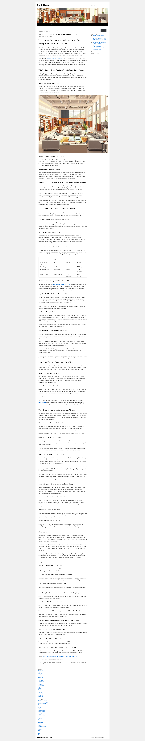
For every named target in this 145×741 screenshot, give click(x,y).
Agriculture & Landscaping (43, 702)
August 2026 (40, 670)
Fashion (39, 707)
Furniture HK (42, 402)
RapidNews (43, 5)
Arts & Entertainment (42, 703)
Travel (39, 733)
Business (39, 704)
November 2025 (41, 682)
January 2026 (40, 680)
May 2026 (40, 674)
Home (40, 24)
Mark (51, 36)
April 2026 (40, 676)
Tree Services (40, 734)
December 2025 (41, 681)
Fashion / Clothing (41, 708)
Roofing (39, 725)
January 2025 (40, 696)
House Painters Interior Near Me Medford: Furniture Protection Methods (60, 656)
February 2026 (41, 678)
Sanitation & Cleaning (42, 726)
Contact (44, 24)
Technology (40, 730)
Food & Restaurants (41, 711)
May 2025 (40, 691)
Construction (40, 706)
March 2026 (40, 677)
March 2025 (40, 693)
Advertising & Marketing (42, 700)
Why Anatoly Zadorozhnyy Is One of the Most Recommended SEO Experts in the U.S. (99, 40)
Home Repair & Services (42, 717)
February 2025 (41, 695)
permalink (61, 659)
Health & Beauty (41, 714)
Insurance (40, 718)
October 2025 (40, 684)
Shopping (51, 659)
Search (104, 30)
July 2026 (40, 672)
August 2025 (40, 687)
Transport (40, 732)
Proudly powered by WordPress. (99, 737)
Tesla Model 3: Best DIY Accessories (79, 29)
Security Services (41, 727)
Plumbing (40, 723)
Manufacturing (41, 722)
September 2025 (41, 685)
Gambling (40, 712)
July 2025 (40, 688)
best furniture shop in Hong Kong (62, 284)
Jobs (39, 719)
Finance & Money (41, 710)
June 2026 (40, 673)
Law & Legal (40, 721)
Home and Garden (41, 715)
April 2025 (40, 692)
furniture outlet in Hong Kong (54, 59)
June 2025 (40, 689)
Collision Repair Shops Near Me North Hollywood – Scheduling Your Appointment (50, 30)
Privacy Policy (51, 24)
